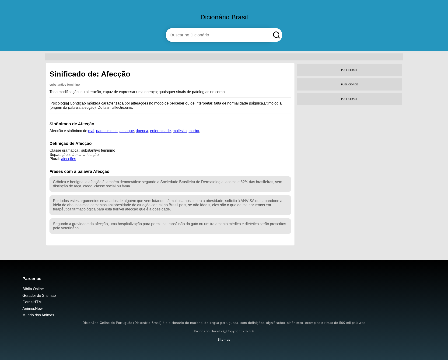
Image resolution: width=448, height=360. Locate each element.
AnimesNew (32, 309)
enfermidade (160, 131)
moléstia (180, 131)
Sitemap (224, 339)
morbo (194, 131)
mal (91, 131)
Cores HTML (33, 302)
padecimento (107, 131)
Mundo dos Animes (38, 315)
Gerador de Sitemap (39, 295)
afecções (68, 159)
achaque (126, 131)
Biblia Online (33, 289)
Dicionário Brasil (224, 17)
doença (142, 131)
